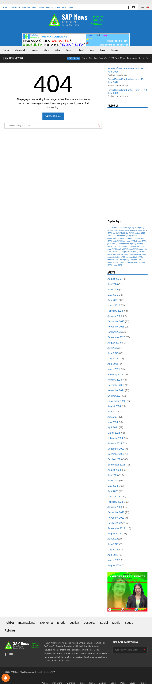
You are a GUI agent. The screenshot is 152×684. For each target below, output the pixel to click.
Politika (5, 7)
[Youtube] (133, 7)
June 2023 (113, 480)
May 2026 (112, 295)
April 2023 (112, 491)
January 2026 (114, 316)
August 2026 (114, 279)
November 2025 (115, 326)
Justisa (41, 7)
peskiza (118, 252)
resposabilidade (134, 257)
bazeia (118, 233)
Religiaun (114, 49)
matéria (122, 249)
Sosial (57, 7)
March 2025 (113, 369)
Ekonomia (26, 7)
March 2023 (113, 496)
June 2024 (113, 417)
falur (133, 238)
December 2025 (115, 321)
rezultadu (113, 260)
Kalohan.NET (49, 672)
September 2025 (116, 337)
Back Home (54, 116)
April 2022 (112, 555)
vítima (117, 265)
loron (117, 246)
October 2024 (114, 395)
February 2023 (115, 502)
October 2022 (114, 523)
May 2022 (112, 549)
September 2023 (116, 464)
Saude (70, 7)
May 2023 (112, 486)
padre (133, 249)
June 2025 (113, 353)
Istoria (34, 7)
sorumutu (113, 262)
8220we (128, 228)
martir (112, 249)
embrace (113, 238)
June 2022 (113, 544)
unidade (134, 262)
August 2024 (114, 406)
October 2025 (114, 332)
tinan (124, 262)
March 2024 (113, 433)
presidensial (131, 252)
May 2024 (112, 422)
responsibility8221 (116, 257)
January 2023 (114, 507)
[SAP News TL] (76, 21)
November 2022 (115, 517)
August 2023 (114, 470)
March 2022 (113, 560)
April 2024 (112, 427)
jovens (141, 241)
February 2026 (115, 311)
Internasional (15, 7)
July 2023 (112, 475)
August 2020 (114, 565)
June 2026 (113, 289)
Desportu (49, 7)
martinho (138, 246)
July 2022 (112, 539)
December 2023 (115, 449)
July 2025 (112, 348)
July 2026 (112, 284)
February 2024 (115, 438)
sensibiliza (136, 260)
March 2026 (113, 305)
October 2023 (114, 459)
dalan (112, 236)
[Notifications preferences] (5, 678)
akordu (124, 230)
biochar (128, 233)
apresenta (136, 230)
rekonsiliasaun (120, 254)
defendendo (124, 236)
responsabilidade (137, 254)
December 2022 (115, 512)
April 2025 (112, 364)
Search (144, 7)
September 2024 (116, 401)
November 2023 (115, 454)
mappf (127, 246)
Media (64, 7)
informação (129, 241)
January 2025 (114, 379)
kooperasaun (128, 244)
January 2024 (114, 443)
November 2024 (115, 390)
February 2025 (115, 374)
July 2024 (112, 411)
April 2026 (112, 300)
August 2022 (114, 533)
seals (124, 260)
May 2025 (112, 358)
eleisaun (136, 236)
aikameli (112, 230)
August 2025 (114, 342)
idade (117, 241)
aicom (139, 228)
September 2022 (116, 528)
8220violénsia (114, 228)
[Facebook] (128, 7)
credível (139, 233)
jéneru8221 (114, 244)
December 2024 (115, 385)
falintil (124, 238)
